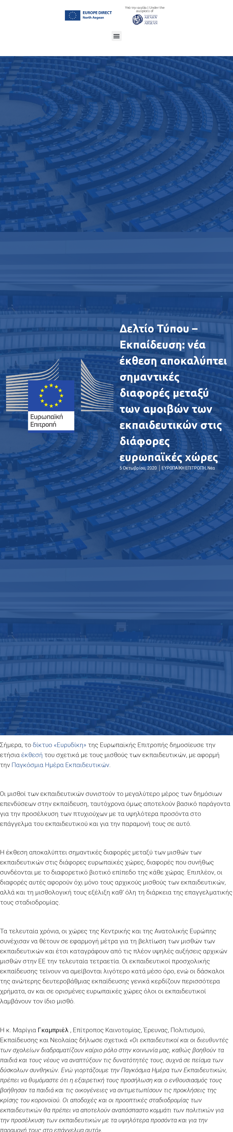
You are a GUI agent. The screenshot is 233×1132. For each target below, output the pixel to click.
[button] (117, 36)
